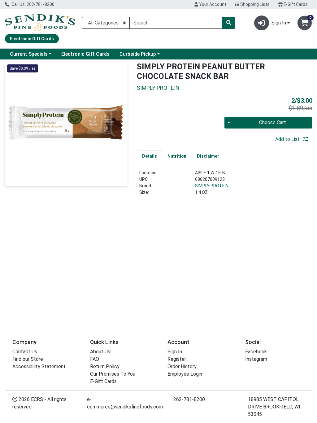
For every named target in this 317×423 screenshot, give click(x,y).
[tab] (149, 156)
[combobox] (176, 23)
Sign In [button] (278, 23)
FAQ (94, 359)
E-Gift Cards (295, 4)
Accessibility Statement (39, 366)
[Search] (228, 23)
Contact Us (24, 352)
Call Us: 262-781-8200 (32, 4)
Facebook (256, 352)
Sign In (174, 352)
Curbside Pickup (137, 54)
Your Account (212, 4)
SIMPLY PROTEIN (211, 185)
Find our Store (27, 359)
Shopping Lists (254, 4)
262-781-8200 (189, 399)
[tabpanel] (224, 185)
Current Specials (29, 54)
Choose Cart (272, 122)
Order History (182, 366)
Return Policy (104, 366)
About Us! (101, 352)
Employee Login (184, 374)
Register (176, 359)
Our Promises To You (112, 374)
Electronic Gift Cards (85, 54)
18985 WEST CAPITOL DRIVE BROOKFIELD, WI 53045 (274, 406)
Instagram (256, 359)
